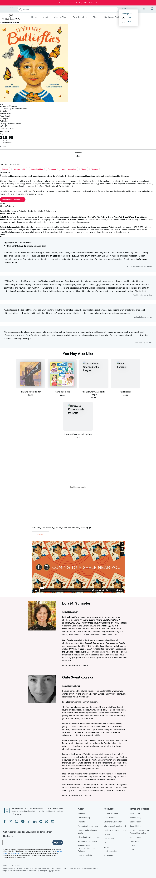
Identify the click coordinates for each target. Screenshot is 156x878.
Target (84, 169)
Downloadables (80, 17)
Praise (2, 235)
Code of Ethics (135, 826)
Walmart (95, 169)
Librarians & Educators (113, 821)
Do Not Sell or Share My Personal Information (139, 831)
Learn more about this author (75, 665)
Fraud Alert (134, 841)
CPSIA (132, 845)
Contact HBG (109, 838)
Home (34, 17)
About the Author (7, 213)
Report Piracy (135, 837)
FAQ (105, 842)
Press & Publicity (85, 855)
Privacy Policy (135, 817)
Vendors (107, 847)
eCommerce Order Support (115, 826)
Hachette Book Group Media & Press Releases (86, 848)
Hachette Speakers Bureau (115, 830)
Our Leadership (84, 817)
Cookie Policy (135, 821)
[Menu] (4, 9)
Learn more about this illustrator (76, 795)
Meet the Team (60, 17)
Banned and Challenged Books (88, 831)
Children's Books (7, 205)
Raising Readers (110, 851)
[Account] (144, 9)
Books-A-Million (37, 169)
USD (129, 17)
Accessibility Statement (87, 841)
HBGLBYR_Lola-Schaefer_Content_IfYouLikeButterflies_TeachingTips (61, 527)
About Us (82, 813)
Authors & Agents (111, 813)
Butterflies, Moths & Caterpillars (42, 211)
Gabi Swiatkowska (19, 108)
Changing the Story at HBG (89, 837)
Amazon (5, 169)
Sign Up (58, 842)
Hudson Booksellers (68, 169)
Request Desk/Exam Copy (12, 199)
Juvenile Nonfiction (8, 211)
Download (38, 534)
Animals (22, 211)
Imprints (81, 821)
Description (5, 172)
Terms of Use (135, 813)
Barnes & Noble (19, 169)
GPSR (132, 849)
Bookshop (52, 169)
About (45, 17)
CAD (129, 21)
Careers (107, 834)
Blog (95, 17)
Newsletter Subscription (88, 826)
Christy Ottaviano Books (10, 123)
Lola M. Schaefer (10, 105)
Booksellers (108, 855)
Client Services (110, 817)
